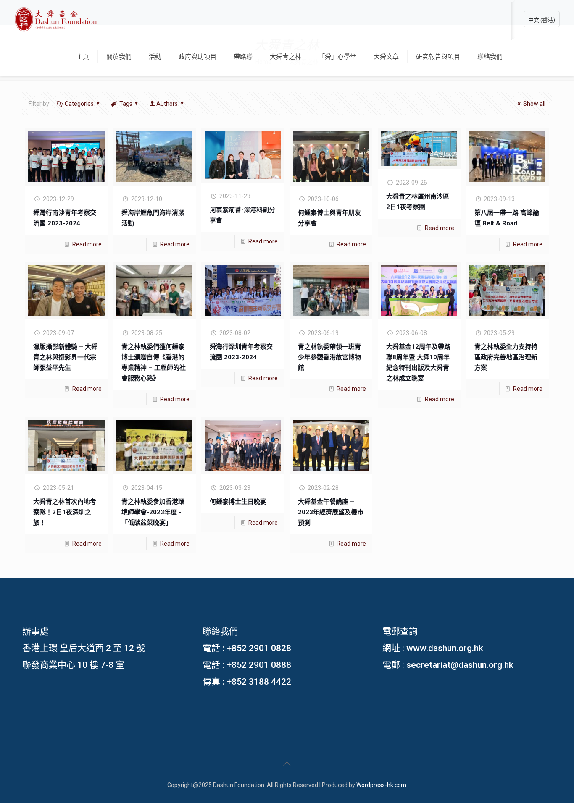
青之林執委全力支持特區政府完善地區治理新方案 (505, 357)
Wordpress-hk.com (381, 785)
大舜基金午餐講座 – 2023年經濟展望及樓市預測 (330, 512)
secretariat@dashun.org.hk (459, 665)
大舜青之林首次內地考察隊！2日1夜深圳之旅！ (64, 512)
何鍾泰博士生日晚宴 (238, 501)
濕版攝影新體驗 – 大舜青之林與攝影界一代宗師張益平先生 (65, 357)
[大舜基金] (55, 19)
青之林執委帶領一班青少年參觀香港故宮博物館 (329, 357)
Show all (534, 103)
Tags (125, 103)
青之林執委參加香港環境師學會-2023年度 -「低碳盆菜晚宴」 (152, 512)
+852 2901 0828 (258, 648)
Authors (167, 103)
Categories (79, 103)
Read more (87, 244)
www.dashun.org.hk (444, 648)
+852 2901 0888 (258, 665)
